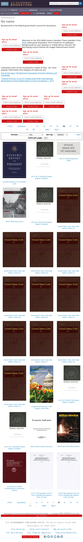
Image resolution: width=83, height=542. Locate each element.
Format (14, 134)
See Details (41, 516)
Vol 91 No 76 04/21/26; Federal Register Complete (41, 223)
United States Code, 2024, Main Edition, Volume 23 (68, 227)
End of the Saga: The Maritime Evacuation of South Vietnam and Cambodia (29, 74)
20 (34, 129)
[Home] (17, 5)
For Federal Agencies (39, 532)
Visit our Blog (30, 537)
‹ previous (21, 126)
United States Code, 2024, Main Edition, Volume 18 (68, 361)
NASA (24, 42)
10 (71, 502)
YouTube (55, 536)
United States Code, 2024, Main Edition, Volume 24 (14, 272)
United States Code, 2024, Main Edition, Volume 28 (14, 316)
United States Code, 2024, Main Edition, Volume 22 (14, 361)
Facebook (45, 536)
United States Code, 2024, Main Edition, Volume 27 (68, 272)
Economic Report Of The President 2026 (14, 183)
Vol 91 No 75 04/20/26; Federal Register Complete (14, 448)
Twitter (48, 536)
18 (77, 126)
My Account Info (63, 529)
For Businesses (14, 532)
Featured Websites (66, 532)
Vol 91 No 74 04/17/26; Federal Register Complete (68, 401)
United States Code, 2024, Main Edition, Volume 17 (41, 361)
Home (3, 18)
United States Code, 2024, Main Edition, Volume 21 (68, 316)
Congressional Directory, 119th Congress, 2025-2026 (41, 407)
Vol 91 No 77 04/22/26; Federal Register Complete (41, 177)
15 (57, 126)
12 (37, 126)
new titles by (15, 13)
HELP (49, 13)
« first (9, 126)
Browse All (9, 10)
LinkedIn (61, 536)
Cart (57, 13)
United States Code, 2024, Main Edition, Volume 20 (41, 316)
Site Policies (18, 529)
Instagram (52, 536)
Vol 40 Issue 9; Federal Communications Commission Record (14, 488)
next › (47, 129)
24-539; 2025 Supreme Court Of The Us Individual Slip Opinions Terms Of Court (68, 495)
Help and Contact (39, 529)
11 (77, 502)
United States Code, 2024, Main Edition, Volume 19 (14, 405)
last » (57, 129)
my (39, 13)
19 (27, 129)
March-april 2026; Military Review (68, 446)
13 (44, 126)
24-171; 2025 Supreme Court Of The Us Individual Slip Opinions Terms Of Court (41, 495)
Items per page (35, 138)
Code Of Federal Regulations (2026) (68, 159)
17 (70, 126)
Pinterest (58, 536)
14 (50, 126)
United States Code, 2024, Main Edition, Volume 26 (41, 272)
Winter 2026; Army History (14, 221)
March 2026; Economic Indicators (41, 446)
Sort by (49, 134)
